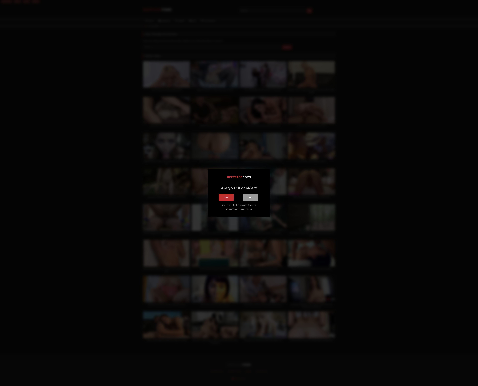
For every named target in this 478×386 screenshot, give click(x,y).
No (250, 197)
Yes (226, 197)
